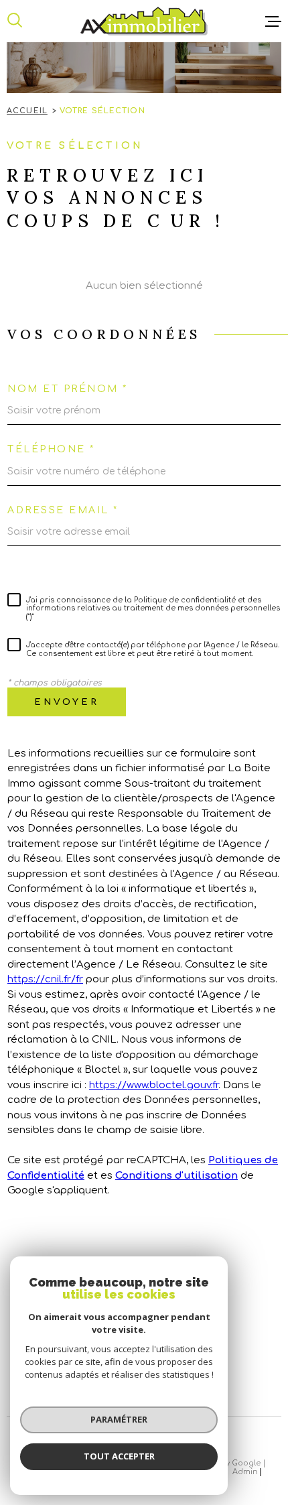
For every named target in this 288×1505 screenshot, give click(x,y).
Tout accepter (119, 1456)
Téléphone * (51, 449)
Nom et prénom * (67, 389)
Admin (245, 1471)
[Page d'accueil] (144, 21)
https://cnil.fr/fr (45, 979)
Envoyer (66, 702)
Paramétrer (118, 1419)
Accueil (27, 111)
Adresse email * (63, 510)
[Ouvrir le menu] (273, 21)
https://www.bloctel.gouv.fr (153, 1085)
